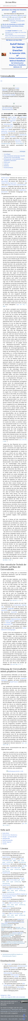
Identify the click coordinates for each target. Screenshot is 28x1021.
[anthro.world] (22, 15)
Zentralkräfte (11, 131)
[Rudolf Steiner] (1, 919)
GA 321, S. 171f (17, 600)
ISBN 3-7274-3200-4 (14, 888)
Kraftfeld (12, 136)
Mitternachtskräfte (7, 840)
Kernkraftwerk (20, 143)
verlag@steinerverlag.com (7, 924)
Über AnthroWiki (13, 1019)
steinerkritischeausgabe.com (15, 934)
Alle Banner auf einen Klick (14, 40)
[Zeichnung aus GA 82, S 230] (15, 771)
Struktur (16, 976)
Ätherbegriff (4, 181)
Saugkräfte (11, 608)
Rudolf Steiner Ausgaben (8, 935)
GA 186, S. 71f (17, 664)
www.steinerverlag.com (6, 926)
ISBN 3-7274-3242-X (14, 913)
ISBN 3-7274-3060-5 (12, 880)
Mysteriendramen (16, 619)
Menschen (18, 140)
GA (19, 922)
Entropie (6, 969)
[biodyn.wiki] (13, 17)
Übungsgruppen (20, 20)
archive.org (10, 862)
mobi (22, 860)
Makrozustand (15, 974)
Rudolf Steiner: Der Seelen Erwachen (17, 47)
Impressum (22, 1019)
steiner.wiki (18, 19)
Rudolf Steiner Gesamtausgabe (12, 922)
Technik (4, 843)
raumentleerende (8, 124)
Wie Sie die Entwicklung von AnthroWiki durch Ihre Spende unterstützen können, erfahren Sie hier (12, 26)
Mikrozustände (8, 973)
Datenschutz (4, 1019)
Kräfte (3, 119)
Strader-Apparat (9, 621)
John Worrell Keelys (7, 107)
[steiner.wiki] (10, 19)
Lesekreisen (12, 20)
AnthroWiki (10, 2)
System (9, 964)
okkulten (8, 622)
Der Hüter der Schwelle (9, 95)
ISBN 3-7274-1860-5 (12, 867)
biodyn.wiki (20, 17)
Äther (9, 995)
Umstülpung (8, 127)
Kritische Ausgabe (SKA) (18, 932)
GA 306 (22, 878)
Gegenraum (4, 129)
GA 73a (14, 859)
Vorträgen (13, 22)
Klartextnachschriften (6, 936)
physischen (4, 131)
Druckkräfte (4, 133)
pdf (11, 860)
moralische (14, 612)
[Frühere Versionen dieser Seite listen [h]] (22, 80)
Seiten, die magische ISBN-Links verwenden (13, 997)
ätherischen (23, 117)
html (19, 860)
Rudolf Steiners (21, 919)
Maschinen (19, 142)
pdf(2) (14, 860)
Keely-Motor (7, 624)
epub (3, 862)
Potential (13, 119)
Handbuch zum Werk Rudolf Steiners (15, 942)
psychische (4, 610)
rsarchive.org (22, 862)
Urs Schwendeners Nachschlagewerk (13, 943)
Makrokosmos (14, 967)
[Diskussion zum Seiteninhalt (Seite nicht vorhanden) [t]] (5, 80)
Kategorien (4, 995)
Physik (6, 179)
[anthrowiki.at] (6, 15)
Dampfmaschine (5, 143)
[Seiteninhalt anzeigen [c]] (1, 80)
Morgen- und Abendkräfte (9, 836)
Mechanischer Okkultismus (9, 835)
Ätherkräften (20, 987)
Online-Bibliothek (7, 897)
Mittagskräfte (6, 838)
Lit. (18, 304)
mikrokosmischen (22, 966)
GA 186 (25, 866)
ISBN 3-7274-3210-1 (14, 903)
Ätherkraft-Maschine (7, 109)
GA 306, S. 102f (7, 560)
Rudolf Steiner (12, 117)
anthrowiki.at (13, 15)
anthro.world (5, 17)
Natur (3, 138)
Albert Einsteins (12, 184)
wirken (22, 129)
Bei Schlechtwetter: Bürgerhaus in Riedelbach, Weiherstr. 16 (17, 65)
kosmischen (12, 120)
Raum (11, 126)
